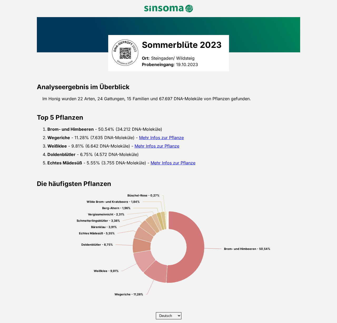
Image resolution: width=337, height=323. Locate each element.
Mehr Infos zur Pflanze (161, 137)
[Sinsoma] (168, 8)
